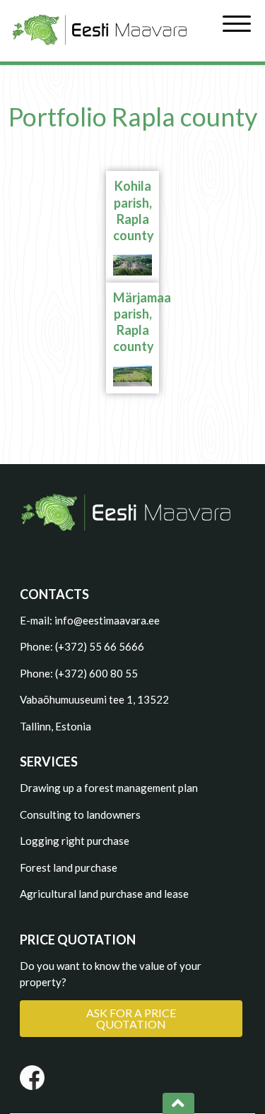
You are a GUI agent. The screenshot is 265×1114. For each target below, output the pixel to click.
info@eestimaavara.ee (107, 620)
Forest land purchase (68, 867)
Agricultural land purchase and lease (104, 893)
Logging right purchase (74, 840)
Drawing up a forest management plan (109, 787)
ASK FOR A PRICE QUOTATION (131, 1018)
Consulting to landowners (80, 814)
